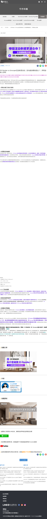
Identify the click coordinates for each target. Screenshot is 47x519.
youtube (46, 66)
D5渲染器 (42, 16)
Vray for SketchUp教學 (17, 20)
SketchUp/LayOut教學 (22, 16)
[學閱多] (4, 2)
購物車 (39, 1)
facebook (38, 66)
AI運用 (13, 16)
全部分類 (4, 16)
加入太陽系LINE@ (10, 505)
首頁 (2, 27)
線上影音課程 (5, 493)
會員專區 (4, 496)
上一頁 (24, 459)
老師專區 (4, 500)
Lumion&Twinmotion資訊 (29, 20)
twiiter (43, 66)
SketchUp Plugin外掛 (33, 16)
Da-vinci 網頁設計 (39, 516)
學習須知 (4, 498)
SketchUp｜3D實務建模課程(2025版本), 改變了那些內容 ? (35, 479)
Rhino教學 (39, 20)
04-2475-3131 (6, 511)
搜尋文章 (45, 33)
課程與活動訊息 (28, 24)
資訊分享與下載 (19, 24)
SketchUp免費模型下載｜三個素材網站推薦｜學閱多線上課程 (35, 477)
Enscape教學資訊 (8, 20)
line (40, 66)
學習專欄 (6, 27)
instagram (25, 505)
